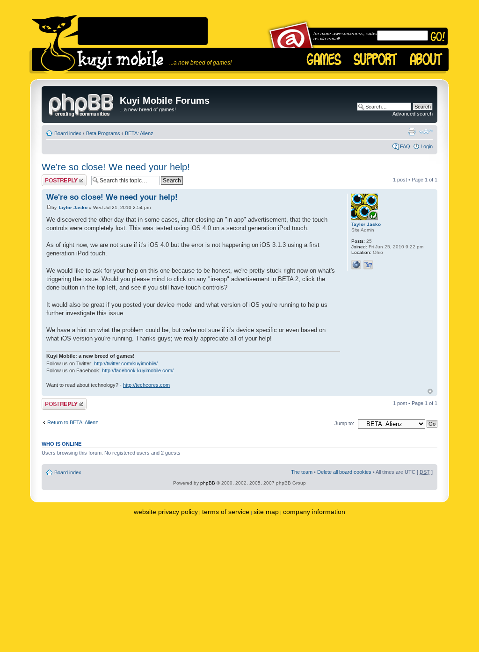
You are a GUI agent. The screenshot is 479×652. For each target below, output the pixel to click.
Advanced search (412, 113)
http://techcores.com (146, 385)
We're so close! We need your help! (116, 167)
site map (266, 511)
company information (314, 511)
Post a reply (55, 177)
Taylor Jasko (72, 207)
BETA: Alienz (139, 133)
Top (430, 391)
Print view (411, 131)
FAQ (405, 146)
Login (427, 146)
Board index (67, 133)
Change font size (426, 131)
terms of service (225, 511)
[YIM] (368, 264)
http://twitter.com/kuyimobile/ (126, 363)
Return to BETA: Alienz (72, 422)
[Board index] (82, 103)
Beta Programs (103, 133)
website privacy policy (166, 511)
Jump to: (344, 423)
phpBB (207, 482)
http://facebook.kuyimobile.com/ (138, 370)
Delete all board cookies (344, 472)
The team (301, 472)
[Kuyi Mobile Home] (54, 44)
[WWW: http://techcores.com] (356, 264)
